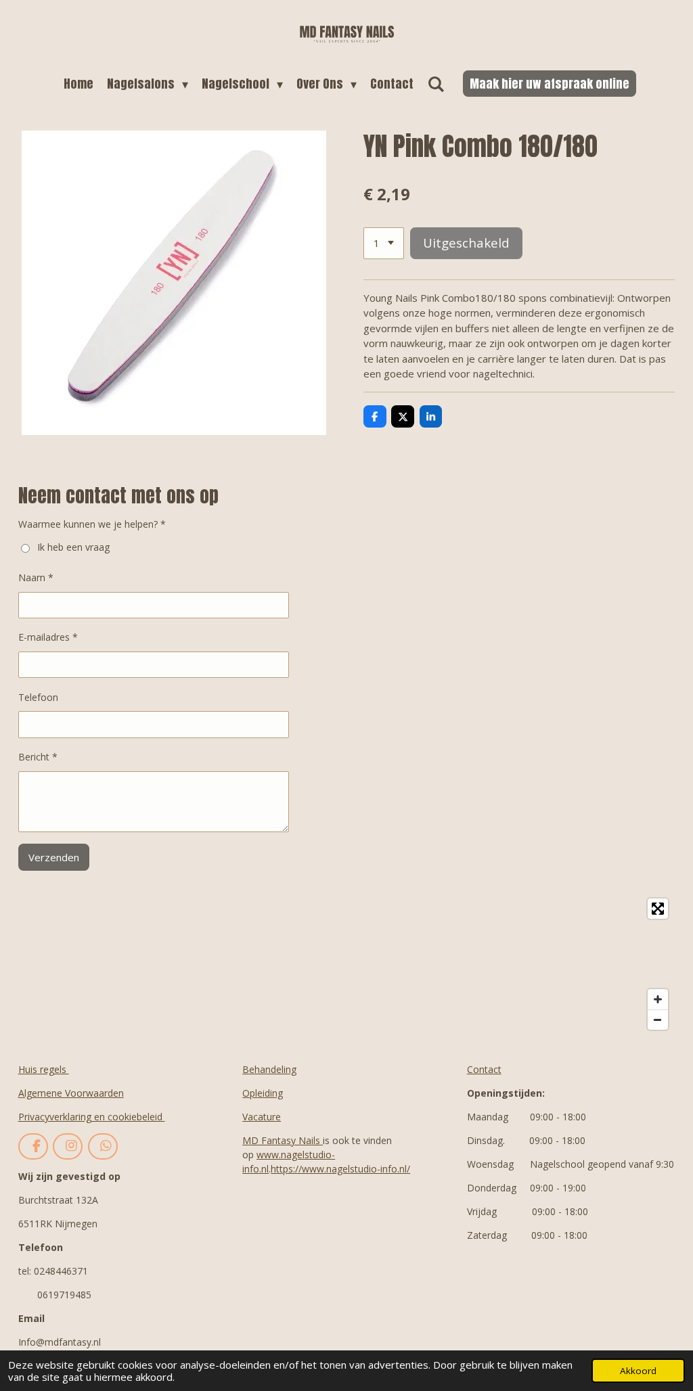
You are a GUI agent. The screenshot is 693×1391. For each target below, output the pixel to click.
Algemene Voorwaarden (71, 1093)
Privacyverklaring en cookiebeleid (91, 1116)
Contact (484, 1069)
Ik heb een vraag (73, 547)
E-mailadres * (48, 637)
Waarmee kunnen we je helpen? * (92, 524)
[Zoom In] (658, 999)
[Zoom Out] (658, 1019)
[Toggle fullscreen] (658, 908)
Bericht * (38, 756)
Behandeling (269, 1069)
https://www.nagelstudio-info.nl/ (340, 1168)
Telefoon (38, 697)
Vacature (261, 1116)
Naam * (35, 577)
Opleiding (262, 1093)
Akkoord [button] (638, 1371)
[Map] (346, 964)
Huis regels (43, 1069)
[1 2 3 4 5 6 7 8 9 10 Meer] (383, 243)
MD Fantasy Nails (281, 1140)
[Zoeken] (435, 83)
